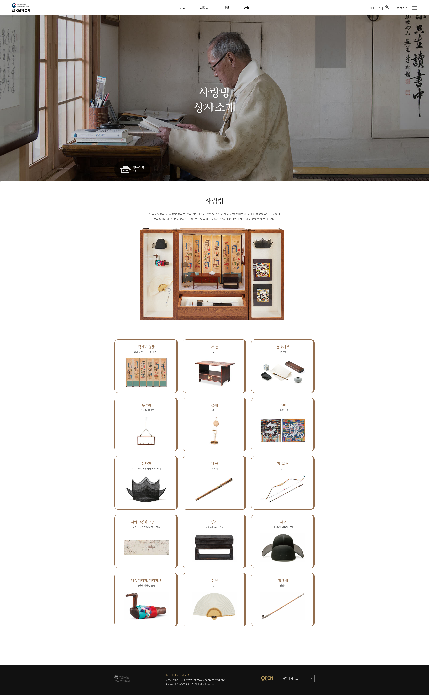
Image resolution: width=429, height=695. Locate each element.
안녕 (182, 7)
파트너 (169, 675)
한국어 (400, 7)
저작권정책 (183, 675)
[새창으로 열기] (267, 678)
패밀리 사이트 (290, 678)
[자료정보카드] (388, 7)
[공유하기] (372, 7)
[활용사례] (380, 7)
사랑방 (204, 7)
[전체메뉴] (414, 8)
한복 (247, 7)
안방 (226, 7)
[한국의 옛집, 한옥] (132, 169)
